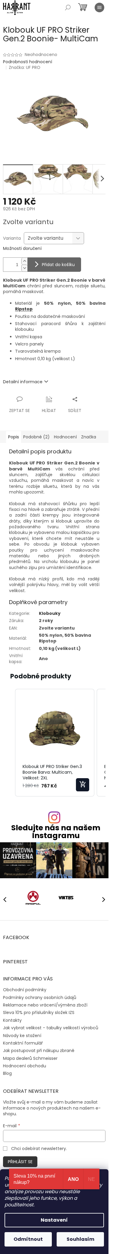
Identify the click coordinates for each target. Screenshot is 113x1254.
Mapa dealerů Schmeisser (30, 1058)
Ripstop (24, 309)
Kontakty (12, 1020)
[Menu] (99, 7)
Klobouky (50, 613)
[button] (9, 743)
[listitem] (54, 742)
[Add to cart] (82, 784)
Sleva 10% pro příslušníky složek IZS (38, 1012)
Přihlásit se (20, 1162)
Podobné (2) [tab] (36, 437)
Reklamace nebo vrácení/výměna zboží (45, 1005)
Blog (7, 1073)
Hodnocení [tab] (65, 437)
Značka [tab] (88, 437)
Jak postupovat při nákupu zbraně (38, 1051)
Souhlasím (80, 1239)
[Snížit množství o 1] (24, 268)
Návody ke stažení (22, 1036)
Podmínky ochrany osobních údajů (39, 998)
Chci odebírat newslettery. (39, 1149)
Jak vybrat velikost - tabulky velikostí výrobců (50, 1028)
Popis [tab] (13, 437)
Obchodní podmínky (24, 990)
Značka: (24, 67)
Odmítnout (28, 1239)
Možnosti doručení (22, 248)
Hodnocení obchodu (24, 1066)
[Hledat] (68, 7)
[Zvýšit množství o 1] (24, 261)
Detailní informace (22, 382)
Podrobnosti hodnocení (27, 62)
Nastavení (54, 1220)
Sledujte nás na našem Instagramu (55, 831)
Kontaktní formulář (23, 1043)
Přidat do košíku (58, 265)
